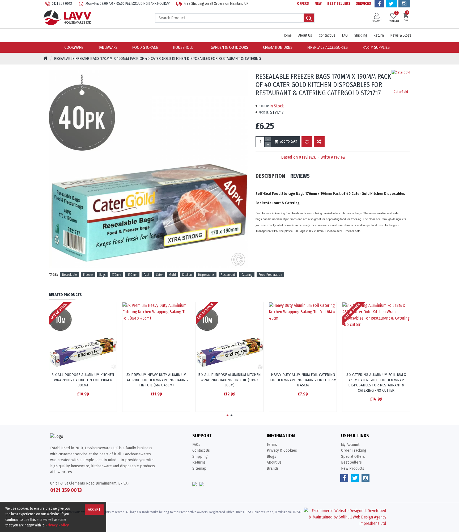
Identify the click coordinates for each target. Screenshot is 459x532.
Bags (102, 275)
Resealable (69, 275)
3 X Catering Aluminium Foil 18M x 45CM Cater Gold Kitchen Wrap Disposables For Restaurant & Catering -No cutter (376, 382)
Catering (246, 275)
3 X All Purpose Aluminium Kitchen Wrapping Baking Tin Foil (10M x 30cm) (83, 379)
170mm (116, 275)
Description (270, 176)
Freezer (88, 275)
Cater (159, 275)
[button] (227, 415)
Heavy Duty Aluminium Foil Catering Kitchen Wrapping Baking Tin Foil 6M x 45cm (303, 379)
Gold (172, 275)
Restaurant (228, 275)
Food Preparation (270, 275)
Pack (147, 275)
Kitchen (187, 275)
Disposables (206, 275)
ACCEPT (94, 509)
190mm (132, 275)
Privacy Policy (57, 525)
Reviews (300, 176)
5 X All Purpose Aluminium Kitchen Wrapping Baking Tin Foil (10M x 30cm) (229, 379)
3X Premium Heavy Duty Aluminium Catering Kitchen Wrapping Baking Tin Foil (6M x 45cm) (156, 379)
